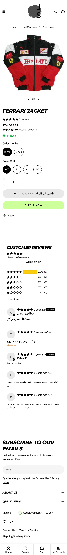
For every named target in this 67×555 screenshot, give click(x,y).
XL (27, 169)
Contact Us (9, 530)
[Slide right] (38, 99)
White (7, 152)
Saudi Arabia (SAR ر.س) (37, 512)
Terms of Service (28, 530)
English (7, 513)
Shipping (8, 129)
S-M (6, 169)
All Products (30, 27)
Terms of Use (42, 478)
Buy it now (33, 205)
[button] (11, 119)
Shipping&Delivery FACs (16, 536)
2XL (37, 169)
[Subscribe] (60, 469)
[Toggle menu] (4, 11)
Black (19, 152)
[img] (25, 309)
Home (15, 27)
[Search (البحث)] (56, 11)
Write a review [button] (33, 261)
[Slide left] (29, 99)
